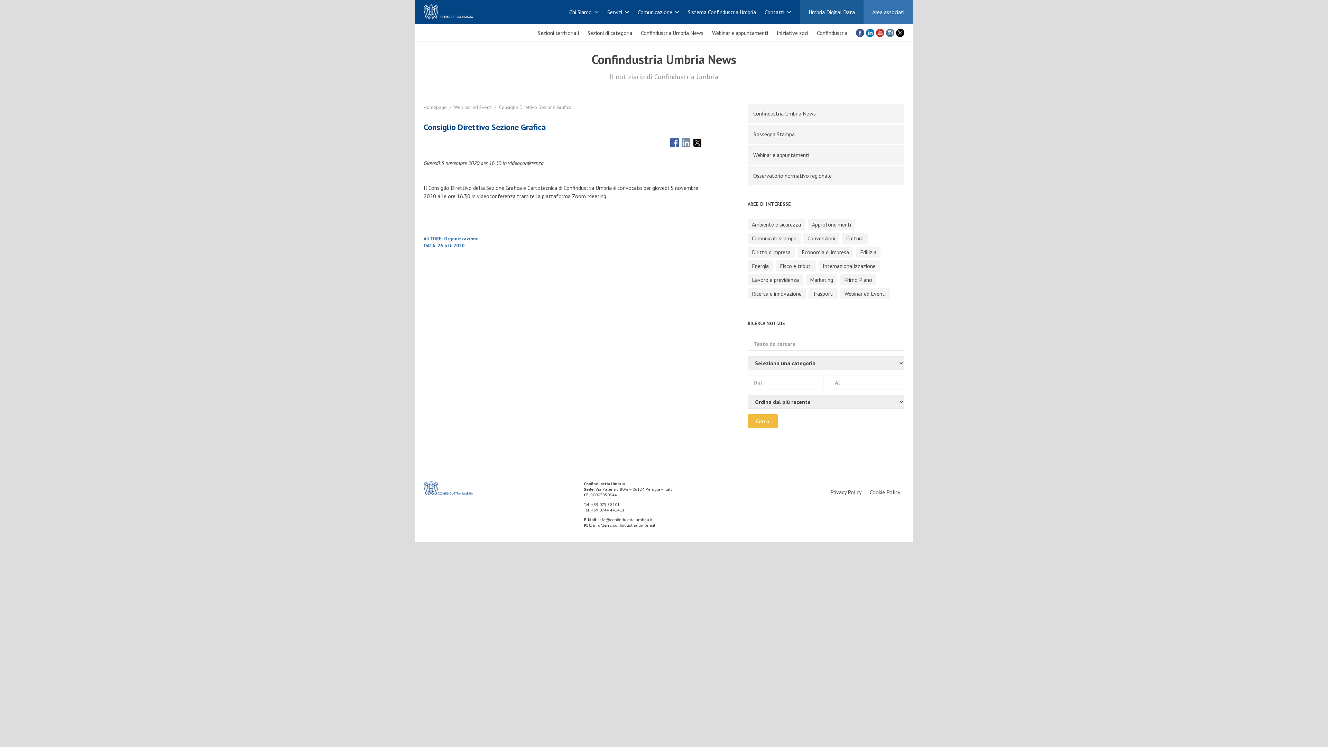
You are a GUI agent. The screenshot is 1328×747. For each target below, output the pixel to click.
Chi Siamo (580, 12)
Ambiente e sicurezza (776, 224)
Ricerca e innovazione (777, 293)
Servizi (614, 12)
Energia (760, 265)
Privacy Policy (845, 492)
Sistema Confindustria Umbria (722, 12)
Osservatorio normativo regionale (792, 175)
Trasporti (823, 293)
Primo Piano (858, 279)
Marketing (821, 279)
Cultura (855, 238)
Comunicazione (655, 12)
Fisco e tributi (796, 265)
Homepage (435, 107)
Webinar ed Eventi (473, 107)
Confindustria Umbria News (672, 32)
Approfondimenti (831, 224)
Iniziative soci (792, 32)
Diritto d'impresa (771, 252)
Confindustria (832, 32)
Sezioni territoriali (558, 32)
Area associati (888, 12)
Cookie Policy (885, 492)
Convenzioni (821, 238)
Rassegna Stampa (774, 134)
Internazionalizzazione (849, 265)
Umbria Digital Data (832, 12)
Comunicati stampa (774, 238)
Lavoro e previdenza (775, 279)
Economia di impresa (825, 252)
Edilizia (868, 252)
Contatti (774, 12)
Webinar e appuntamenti (740, 32)
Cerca (762, 421)
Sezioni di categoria (610, 32)
